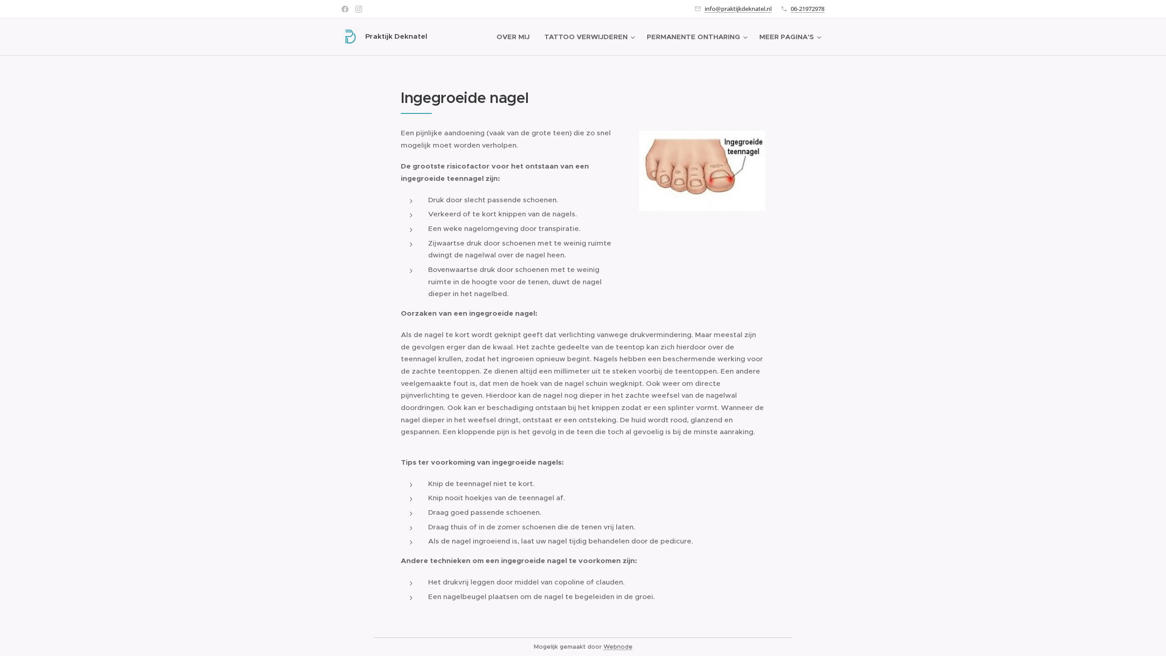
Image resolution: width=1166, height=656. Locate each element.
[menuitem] (515, 37)
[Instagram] (358, 9)
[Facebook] (345, 9)
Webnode (618, 647)
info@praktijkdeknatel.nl (738, 9)
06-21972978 (807, 9)
